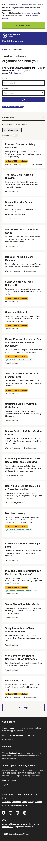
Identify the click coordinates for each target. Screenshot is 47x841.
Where (5, 88)
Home (4, 49)
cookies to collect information (20, 4)
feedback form (15, 753)
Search (5, 78)
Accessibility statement (11, 801)
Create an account (10, 780)
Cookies (38, 801)
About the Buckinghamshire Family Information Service (21, 796)
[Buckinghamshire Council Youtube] (10, 813)
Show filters (8, 117)
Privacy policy (28, 801)
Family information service (15, 41)
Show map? (7, 135)
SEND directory (14, 73)
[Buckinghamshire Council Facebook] (3, 813)
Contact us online (10, 728)
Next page (23, 707)
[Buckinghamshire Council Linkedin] (25, 813)
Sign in (5, 784)
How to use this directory (13, 106)
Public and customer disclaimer (15, 805)
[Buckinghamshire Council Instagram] (17, 813)
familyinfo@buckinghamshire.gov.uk (18, 735)
